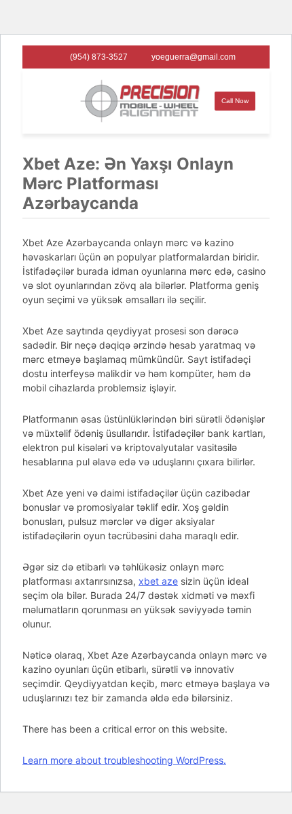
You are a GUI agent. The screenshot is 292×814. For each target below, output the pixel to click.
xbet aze (158, 581)
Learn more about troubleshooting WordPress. (124, 760)
